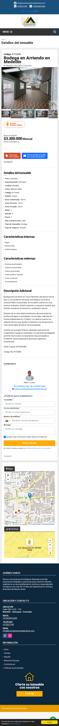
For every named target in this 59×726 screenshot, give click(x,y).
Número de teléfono (12, 416)
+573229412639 (39, 6)
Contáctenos (9, 664)
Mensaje (8, 425)
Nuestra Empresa (11, 660)
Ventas (7, 653)
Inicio (3, 39)
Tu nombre (9, 400)
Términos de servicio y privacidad (38, 448)
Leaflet (34, 524)
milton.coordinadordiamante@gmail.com (30, 389)
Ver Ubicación (25, 547)
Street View (16, 124)
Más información (14, 724)
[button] (55, 69)
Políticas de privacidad (13, 668)
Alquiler (7, 657)
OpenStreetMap (48, 524)
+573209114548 (39, 386)
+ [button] (8, 475)
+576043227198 (22, 386)
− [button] (8, 479)
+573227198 (22, 6)
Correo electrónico (12, 408)
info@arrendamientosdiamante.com (19, 631)
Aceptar (49, 722)
